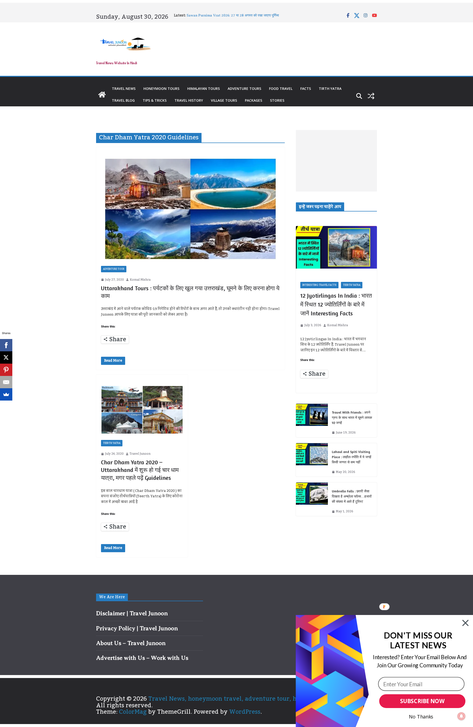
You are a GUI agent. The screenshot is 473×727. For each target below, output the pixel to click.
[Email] (6, 382)
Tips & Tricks (155, 100)
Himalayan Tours (203, 88)
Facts (305, 88)
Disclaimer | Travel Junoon (132, 613)
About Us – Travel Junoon (131, 643)
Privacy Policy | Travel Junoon (137, 628)
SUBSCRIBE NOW (422, 701)
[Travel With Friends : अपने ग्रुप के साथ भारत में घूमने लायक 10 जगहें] (312, 420)
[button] (418, 640)
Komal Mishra (140, 279)
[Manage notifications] (461, 716)
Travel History (188, 100)
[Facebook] (6, 345)
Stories (277, 100)
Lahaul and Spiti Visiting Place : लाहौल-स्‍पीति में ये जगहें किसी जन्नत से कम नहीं (351, 457)
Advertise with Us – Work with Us (142, 658)
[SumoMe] (6, 394)
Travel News (123, 88)
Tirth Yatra (330, 88)
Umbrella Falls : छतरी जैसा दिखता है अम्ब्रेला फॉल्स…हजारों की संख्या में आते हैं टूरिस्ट (352, 496)
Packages (253, 100)
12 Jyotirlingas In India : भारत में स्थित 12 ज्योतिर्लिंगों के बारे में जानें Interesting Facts (336, 304)
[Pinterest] (6, 370)
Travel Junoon (140, 453)
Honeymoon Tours (161, 88)
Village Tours (224, 100)
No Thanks (421, 716)
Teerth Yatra (111, 443)
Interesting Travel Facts (319, 285)
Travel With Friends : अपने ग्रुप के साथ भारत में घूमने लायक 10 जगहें (352, 417)
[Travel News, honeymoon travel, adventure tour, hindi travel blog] (102, 94)
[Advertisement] (336, 161)
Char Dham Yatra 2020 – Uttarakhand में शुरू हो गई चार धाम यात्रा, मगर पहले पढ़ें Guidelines (140, 470)
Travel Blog (123, 100)
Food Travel (280, 88)
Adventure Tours (244, 88)
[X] (6, 357)
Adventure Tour (113, 269)
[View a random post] (371, 96)
